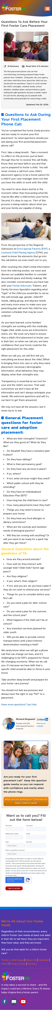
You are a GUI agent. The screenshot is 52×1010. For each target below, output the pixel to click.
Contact (32, 963)
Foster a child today (12, 960)
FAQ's (4, 963)
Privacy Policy (18, 963)
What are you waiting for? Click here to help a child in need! (26, 801)
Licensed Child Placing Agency (18, 252)
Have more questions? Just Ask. (19, 704)
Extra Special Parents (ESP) (32, 248)
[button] (26, 858)
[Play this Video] (26, 48)
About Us (31, 960)
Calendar (43, 960)
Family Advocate (21, 285)
